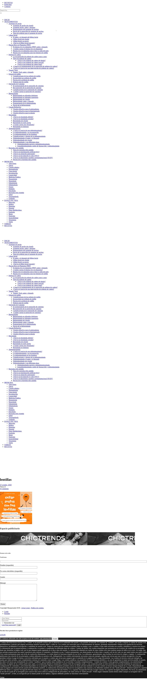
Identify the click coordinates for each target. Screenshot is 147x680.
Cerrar (2, 677)
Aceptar (55, 639)
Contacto (7, 6)
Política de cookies (37, 608)
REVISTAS (8, 3)
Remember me (9, 623)
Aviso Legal (25, 608)
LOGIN (2, 635)
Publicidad (8, 5)
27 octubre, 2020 (6, 485)
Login (6, 612)
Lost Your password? (9, 625)
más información (45, 639)
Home (2, 452)
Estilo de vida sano (5, 453)
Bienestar (3, 456)
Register (7, 613)
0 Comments (4, 489)
